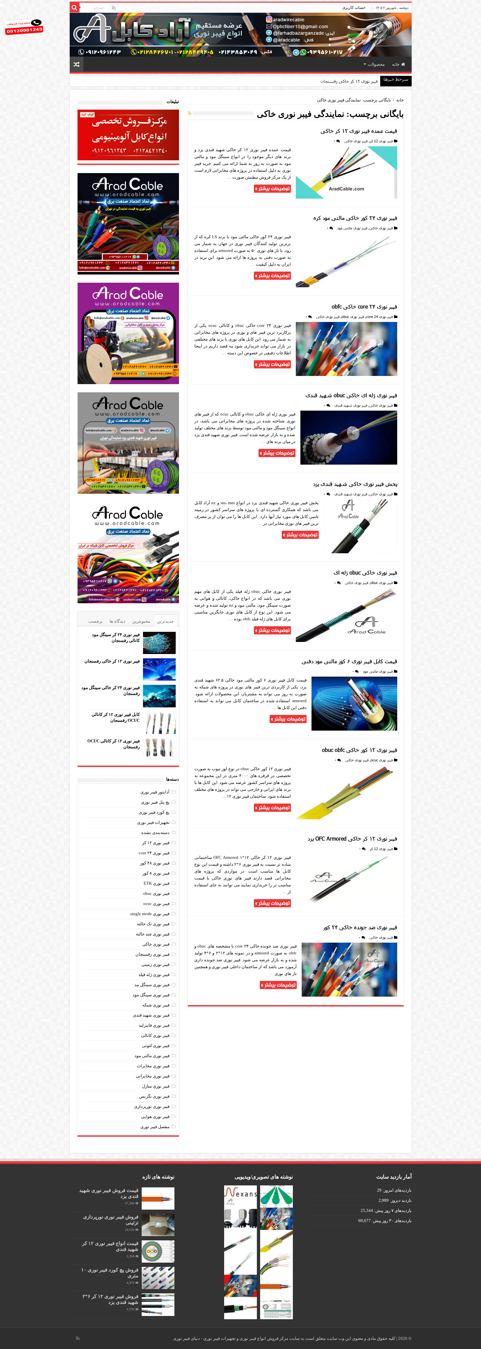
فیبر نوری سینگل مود (151, 994)
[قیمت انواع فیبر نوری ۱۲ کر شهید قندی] (158, 1251)
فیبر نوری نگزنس (154, 1096)
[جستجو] (75, 7)
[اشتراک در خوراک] (189, 113)
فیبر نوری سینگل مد (151, 984)
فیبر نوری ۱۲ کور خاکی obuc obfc (359, 750)
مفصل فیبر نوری (154, 1126)
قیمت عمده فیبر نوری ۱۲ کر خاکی (359, 131)
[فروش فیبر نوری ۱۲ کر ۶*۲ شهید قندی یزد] (158, 1304)
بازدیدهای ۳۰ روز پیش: (391, 1220)
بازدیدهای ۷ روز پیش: (392, 1210)
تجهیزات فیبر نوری (153, 822)
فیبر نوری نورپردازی (151, 1106)
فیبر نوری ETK (156, 883)
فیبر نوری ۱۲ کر (155, 842)
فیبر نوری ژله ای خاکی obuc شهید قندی (351, 395)
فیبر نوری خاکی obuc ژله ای (365, 572)
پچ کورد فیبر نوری (154, 812)
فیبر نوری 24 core (379, 316)
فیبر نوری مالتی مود (352, 228)
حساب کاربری (353, 7)
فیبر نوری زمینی (155, 964)
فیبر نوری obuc (353, 316)
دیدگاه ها (117, 621)
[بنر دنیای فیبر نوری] (241, 34)
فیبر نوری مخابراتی (152, 1076)
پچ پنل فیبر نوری (155, 802)
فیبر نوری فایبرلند (154, 1025)
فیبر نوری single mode (149, 913)
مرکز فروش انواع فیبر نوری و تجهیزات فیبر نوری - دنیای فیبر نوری (231, 1338)
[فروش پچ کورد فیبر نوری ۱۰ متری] (158, 1278)
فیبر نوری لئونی (155, 1045)
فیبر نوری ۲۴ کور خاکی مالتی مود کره (355, 218)
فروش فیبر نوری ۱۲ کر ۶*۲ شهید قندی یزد (110, 1299)
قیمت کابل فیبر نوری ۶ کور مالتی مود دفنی (349, 661)
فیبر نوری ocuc (382, 760)
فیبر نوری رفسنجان (152, 954)
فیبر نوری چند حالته (152, 934)
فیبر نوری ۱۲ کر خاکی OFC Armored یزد (352, 838)
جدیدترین (165, 621)
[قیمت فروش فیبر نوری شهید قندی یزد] (158, 1198)
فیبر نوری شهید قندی (350, 405)
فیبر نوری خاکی (356, 141)
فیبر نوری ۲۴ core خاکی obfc (364, 306)
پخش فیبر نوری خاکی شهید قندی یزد (355, 484)
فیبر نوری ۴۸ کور (154, 863)
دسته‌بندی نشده (155, 832)
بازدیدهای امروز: (397, 1190)
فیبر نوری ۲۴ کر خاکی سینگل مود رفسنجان (338, 81)
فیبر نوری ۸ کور (155, 873)
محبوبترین (141, 621)
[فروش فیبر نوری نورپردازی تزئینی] (158, 1225)
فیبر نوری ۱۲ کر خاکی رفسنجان (112, 661)
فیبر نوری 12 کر (381, 141)
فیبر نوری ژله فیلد (153, 974)
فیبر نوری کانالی (155, 1035)
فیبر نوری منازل (155, 1086)
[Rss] (113, 8)
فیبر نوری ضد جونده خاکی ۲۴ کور (360, 927)
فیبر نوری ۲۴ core (154, 852)
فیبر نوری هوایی (155, 1116)
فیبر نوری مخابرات (153, 1065)
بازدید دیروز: (400, 1200)
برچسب (95, 621)
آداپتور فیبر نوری (154, 792)
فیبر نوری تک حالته (153, 923)
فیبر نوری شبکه (155, 1005)
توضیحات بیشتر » (272, 189)
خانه (396, 64)
